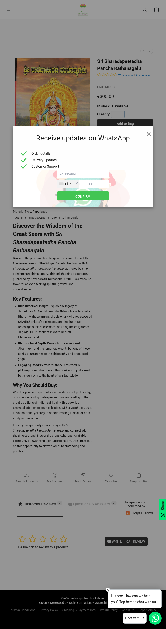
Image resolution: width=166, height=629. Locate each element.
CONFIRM (83, 196)
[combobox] (68, 184)
